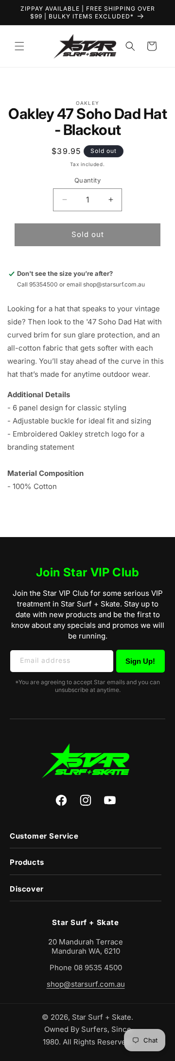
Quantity (87, 180)
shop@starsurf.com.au (86, 984)
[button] (19, 46)
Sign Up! (140, 661)
